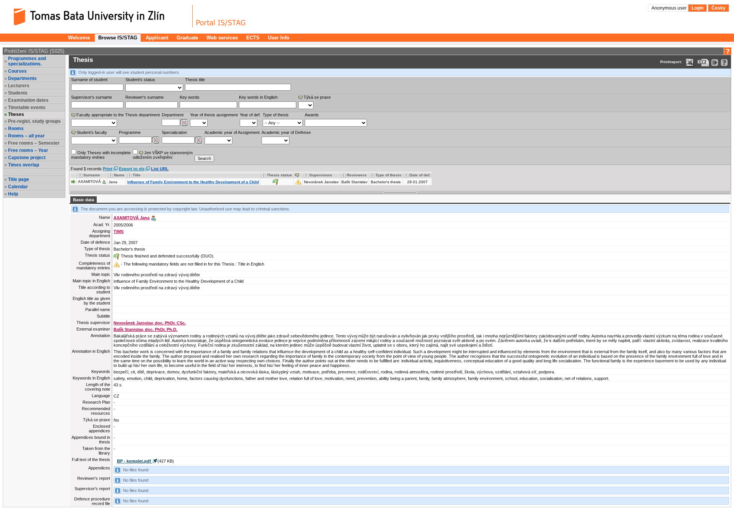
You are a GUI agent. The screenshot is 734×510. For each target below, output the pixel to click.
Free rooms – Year (28, 150)
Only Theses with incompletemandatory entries (101, 155)
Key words (190, 97)
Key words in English (258, 97)
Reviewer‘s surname (144, 97)
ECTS (253, 38)
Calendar (18, 186)
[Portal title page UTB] (221, 16)
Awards (312, 114)
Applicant (157, 38)
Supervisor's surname (91, 97)
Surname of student (89, 79)
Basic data (83, 199)
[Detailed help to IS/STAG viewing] (724, 63)
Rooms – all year (26, 135)
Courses (17, 71)
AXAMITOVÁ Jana (131, 217)
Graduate (187, 38)
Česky (718, 8)
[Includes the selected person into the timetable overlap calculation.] (104, 181)
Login (697, 8)
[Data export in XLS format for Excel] (690, 63)
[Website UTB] (98, 16)
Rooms (16, 128)
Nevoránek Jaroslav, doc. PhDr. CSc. (150, 323)
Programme (130, 132)
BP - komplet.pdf (134, 461)
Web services (222, 38)
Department (173, 114)
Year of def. (250, 114)
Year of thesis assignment (214, 114)
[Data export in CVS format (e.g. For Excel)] (703, 63)
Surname (91, 175)
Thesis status (279, 175)
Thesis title (195, 79)
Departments (22, 78)
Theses (16, 114)
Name (119, 175)
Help (13, 194)
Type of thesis (276, 114)
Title (137, 175)
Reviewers (357, 175)
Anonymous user (669, 8)
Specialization (174, 132)
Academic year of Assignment (232, 132)
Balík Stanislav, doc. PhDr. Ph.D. (145, 329)
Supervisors (320, 175)
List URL (160, 168)
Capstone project (26, 157)
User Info (278, 38)
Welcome (79, 38)
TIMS (118, 231)
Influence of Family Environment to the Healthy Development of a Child (193, 182)
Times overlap (23, 165)
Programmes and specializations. (27, 61)
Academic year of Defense (286, 132)
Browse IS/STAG (117, 38)
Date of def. (419, 175)
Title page (18, 179)
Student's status (140, 79)
